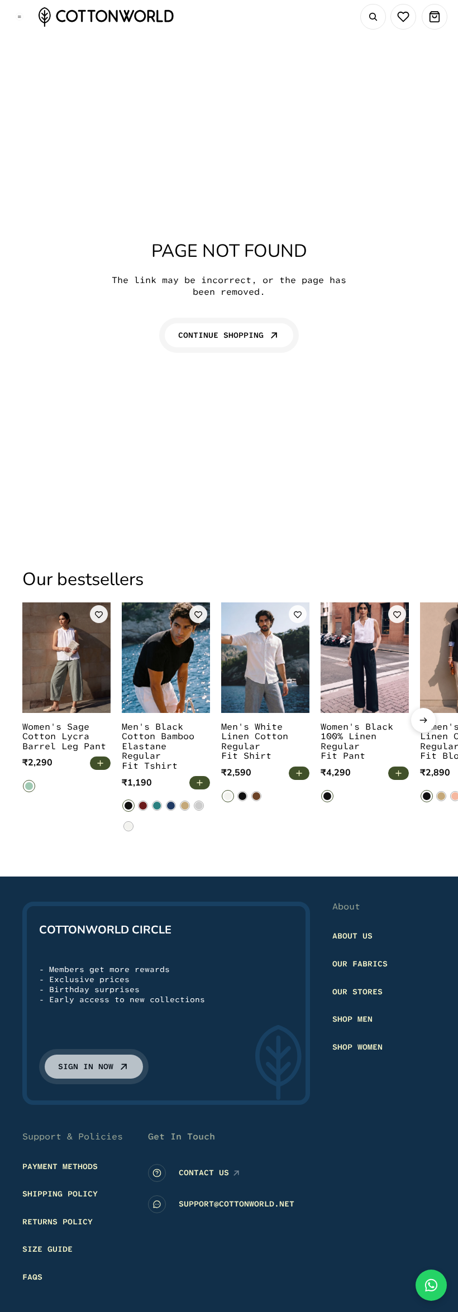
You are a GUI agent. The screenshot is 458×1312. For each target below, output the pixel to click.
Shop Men (352, 1019)
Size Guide (47, 1249)
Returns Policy (57, 1222)
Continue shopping (221, 335)
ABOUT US (352, 936)
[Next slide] (423, 720)
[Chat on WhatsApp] (431, 1285)
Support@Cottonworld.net (236, 1204)
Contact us (204, 1173)
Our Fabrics (360, 964)
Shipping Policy (60, 1194)
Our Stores (357, 992)
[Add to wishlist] (99, 614)
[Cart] (434, 17)
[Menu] (19, 17)
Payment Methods (60, 1166)
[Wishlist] (403, 17)
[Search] (373, 17)
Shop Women (357, 1047)
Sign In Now (85, 1067)
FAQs (32, 1277)
